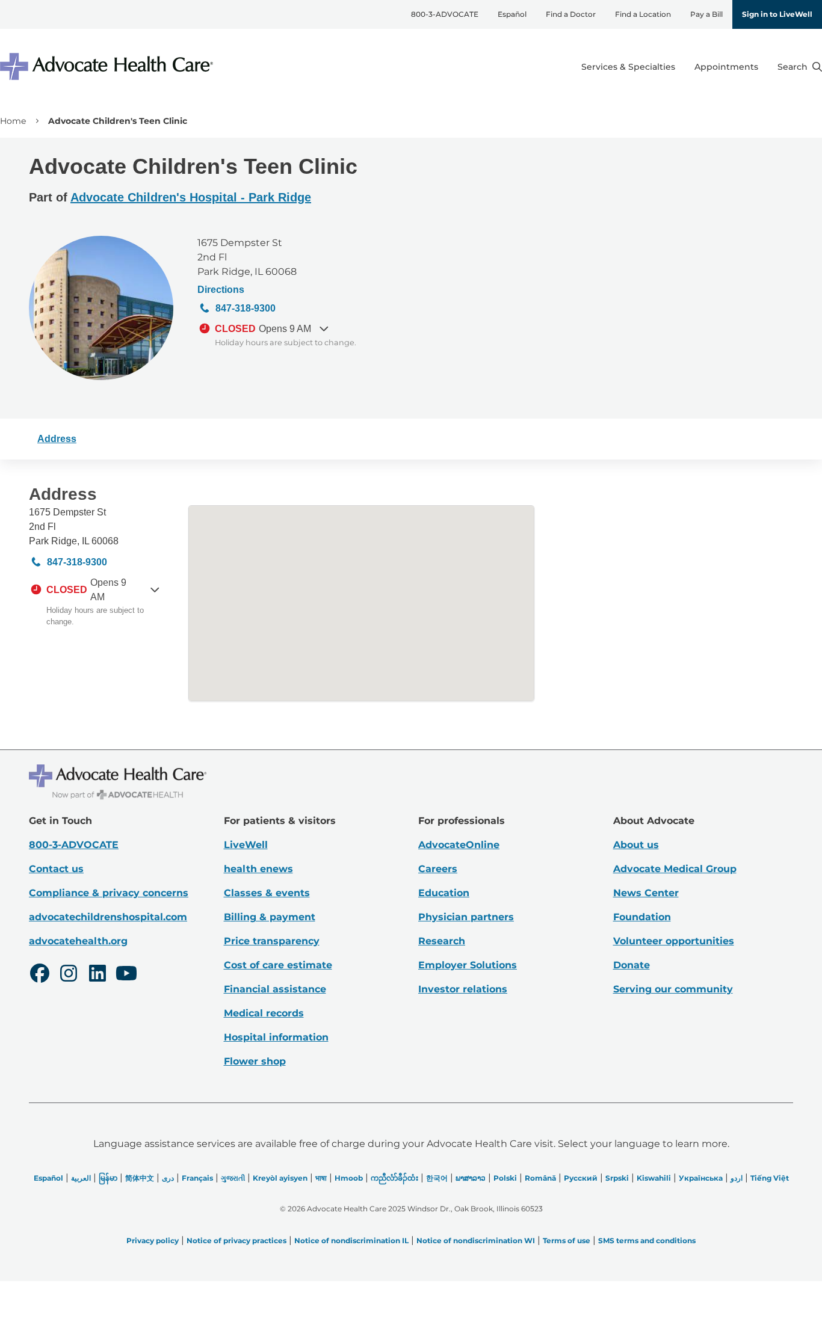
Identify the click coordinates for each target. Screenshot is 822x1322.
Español (512, 14)
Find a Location (643, 14)
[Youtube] (126, 975)
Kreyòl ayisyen (280, 1177)
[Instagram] (68, 975)
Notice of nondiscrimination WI (475, 1240)
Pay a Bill (706, 14)
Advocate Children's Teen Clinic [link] (117, 120)
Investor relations (462, 989)
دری (168, 1177)
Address (56, 439)
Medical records (264, 1013)
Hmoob (349, 1177)
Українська (701, 1177)
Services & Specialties (628, 66)
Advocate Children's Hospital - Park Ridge (190, 197)
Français (197, 1177)
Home (13, 120)
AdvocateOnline (458, 844)
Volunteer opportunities (673, 941)
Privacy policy (152, 1240)
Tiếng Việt (769, 1177)
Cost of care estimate (278, 965)
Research (441, 941)
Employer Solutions (467, 965)
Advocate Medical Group (675, 869)
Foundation (642, 917)
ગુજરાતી (233, 1177)
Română (540, 1177)
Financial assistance (275, 989)
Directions (220, 289)
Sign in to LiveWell (777, 14)
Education (443, 893)
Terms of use (566, 1240)
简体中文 (139, 1177)
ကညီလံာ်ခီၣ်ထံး (394, 1177)
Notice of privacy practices (236, 1240)
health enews (258, 869)
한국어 (437, 1177)
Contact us (56, 869)
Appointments (726, 66)
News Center (646, 893)
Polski (505, 1177)
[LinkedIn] (97, 975)
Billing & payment (269, 917)
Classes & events (267, 893)
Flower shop (255, 1061)
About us (636, 844)
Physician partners (466, 917)
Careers (437, 869)
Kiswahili (654, 1177)
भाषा (321, 1177)
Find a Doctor (571, 14)
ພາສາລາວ (471, 1177)
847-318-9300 (245, 308)
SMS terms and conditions (647, 1240)
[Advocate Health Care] (108, 66)
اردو (737, 1177)
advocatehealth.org (78, 941)
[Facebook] (39, 975)
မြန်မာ (108, 1177)
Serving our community (673, 989)
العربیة (81, 1177)
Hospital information (276, 1037)
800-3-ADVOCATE (444, 14)
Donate (631, 965)
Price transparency (272, 941)
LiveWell (246, 844)
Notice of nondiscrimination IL (351, 1240)
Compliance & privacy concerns (108, 893)
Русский (581, 1177)
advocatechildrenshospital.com (108, 917)
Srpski (617, 1177)
